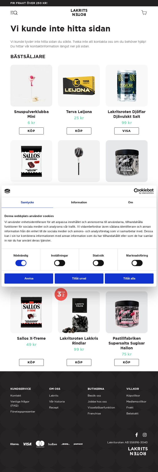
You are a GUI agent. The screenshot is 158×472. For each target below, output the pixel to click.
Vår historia (57, 401)
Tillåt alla (129, 278)
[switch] (59, 263)
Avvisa (28, 278)
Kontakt (15, 395)
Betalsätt (132, 413)
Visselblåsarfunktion (101, 407)
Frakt (130, 407)
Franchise (94, 413)
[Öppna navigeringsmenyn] (13, 12)
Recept (54, 407)
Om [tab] (130, 202)
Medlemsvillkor (136, 401)
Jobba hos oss (97, 401)
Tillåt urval (79, 278)
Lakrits (53, 395)
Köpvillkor (133, 395)
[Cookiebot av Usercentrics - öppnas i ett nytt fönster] (137, 191)
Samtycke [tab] (27, 202)
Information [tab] (79, 202)
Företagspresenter (22, 411)
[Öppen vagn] (144, 12)
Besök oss (94, 395)
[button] (31, 130)
